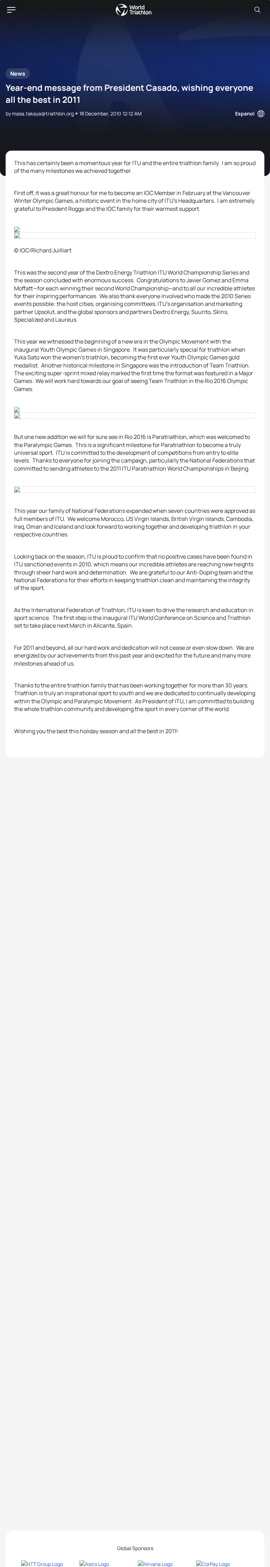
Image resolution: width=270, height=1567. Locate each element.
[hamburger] (11, 10)
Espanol (245, 113)
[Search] (257, 9)
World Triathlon (134, 10)
